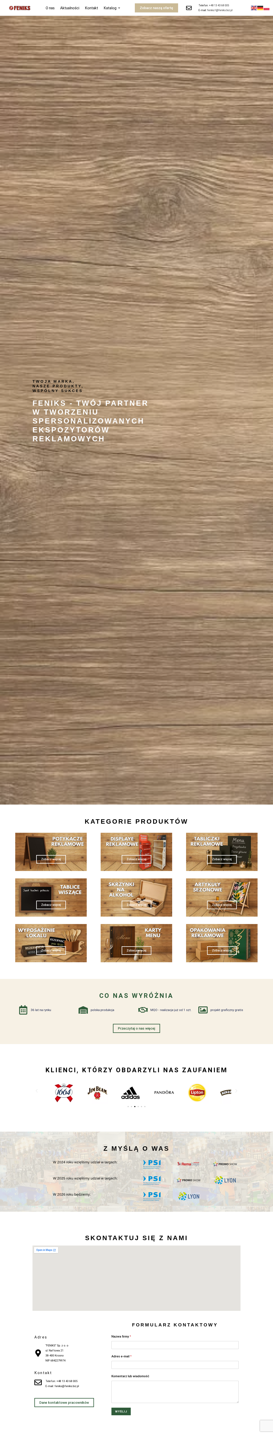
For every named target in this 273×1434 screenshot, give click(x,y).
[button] (112, 8)
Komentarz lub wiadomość (130, 1376)
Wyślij (121, 1411)
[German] (260, 7)
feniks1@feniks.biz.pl (220, 10)
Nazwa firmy (121, 1336)
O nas (50, 8)
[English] (254, 7)
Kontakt (91, 8)
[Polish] (267, 7)
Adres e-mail (121, 1356)
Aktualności (69, 8)
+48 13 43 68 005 (219, 5)
